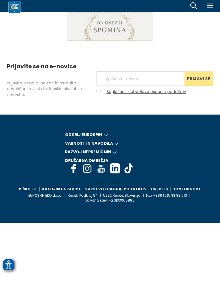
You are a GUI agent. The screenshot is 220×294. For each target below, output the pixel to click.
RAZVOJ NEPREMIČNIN (88, 152)
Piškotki (28, 189)
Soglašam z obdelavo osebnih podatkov (146, 91)
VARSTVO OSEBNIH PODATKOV (116, 189)
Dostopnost (186, 189)
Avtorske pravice (61, 189)
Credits (159, 189)
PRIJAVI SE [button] (198, 79)
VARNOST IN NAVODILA (89, 143)
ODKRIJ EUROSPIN (83, 135)
